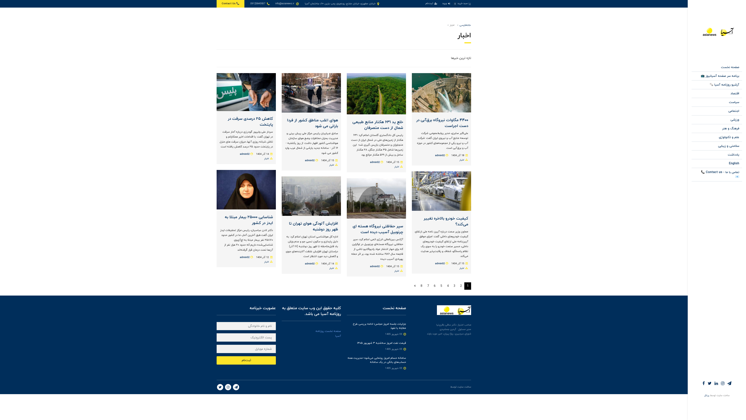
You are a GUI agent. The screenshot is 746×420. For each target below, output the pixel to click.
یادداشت (733, 155)
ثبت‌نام (429, 3)
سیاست (734, 102)
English (734, 163)
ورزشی (734, 120)
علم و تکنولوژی (729, 137)
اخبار (461, 160)
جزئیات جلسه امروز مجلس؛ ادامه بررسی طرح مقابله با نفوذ (379, 326)
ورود (445, 3)
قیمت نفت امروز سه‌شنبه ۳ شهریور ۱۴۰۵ (381, 343)
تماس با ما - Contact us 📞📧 (720, 174)
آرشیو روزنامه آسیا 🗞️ (724, 85)
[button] (462, 3)
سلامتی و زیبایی (728, 146)
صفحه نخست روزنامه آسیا (328, 333)
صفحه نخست (730, 67)
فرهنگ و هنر (730, 128)
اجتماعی (733, 111)
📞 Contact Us (230, 3)
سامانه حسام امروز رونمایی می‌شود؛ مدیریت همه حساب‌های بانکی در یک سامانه (377, 360)
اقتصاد (734, 93)
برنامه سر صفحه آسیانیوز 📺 (720, 76)
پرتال (706, 395)
